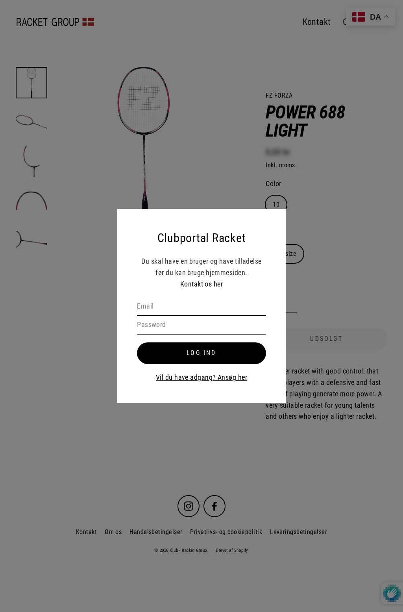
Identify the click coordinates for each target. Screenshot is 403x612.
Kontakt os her (201, 284)
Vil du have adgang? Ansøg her (201, 377)
